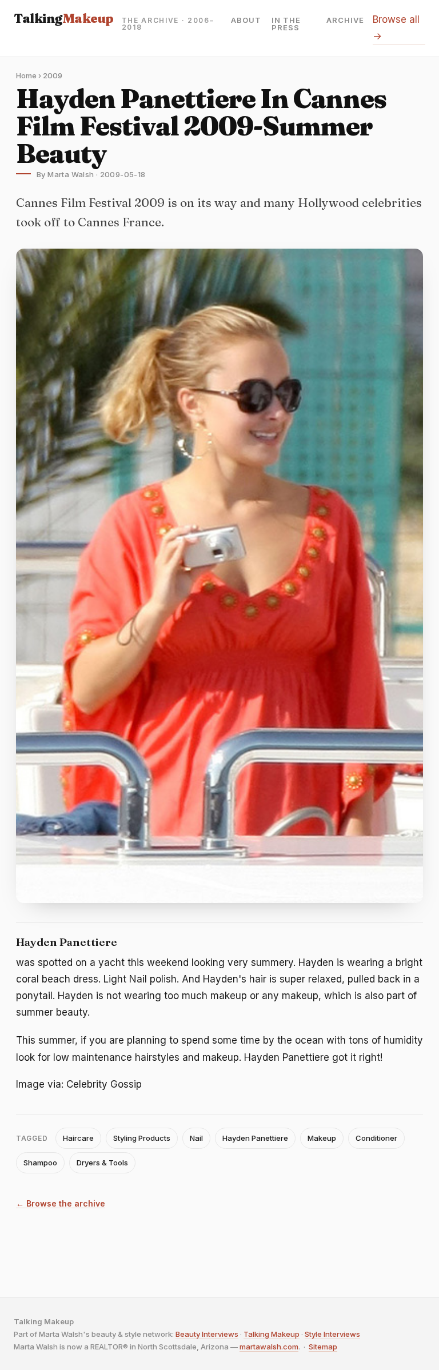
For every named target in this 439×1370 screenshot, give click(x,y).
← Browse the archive (60, 1204)
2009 (52, 75)
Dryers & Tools (102, 1162)
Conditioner (376, 1138)
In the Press (286, 24)
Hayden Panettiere (255, 1138)
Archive (345, 21)
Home (26, 75)
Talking (64, 18)
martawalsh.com (269, 1346)
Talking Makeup (272, 1334)
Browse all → (396, 28)
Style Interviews (332, 1334)
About (246, 21)
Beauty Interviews (206, 1334)
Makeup (322, 1138)
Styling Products (141, 1138)
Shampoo (40, 1162)
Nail (196, 1138)
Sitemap (323, 1346)
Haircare (78, 1138)
